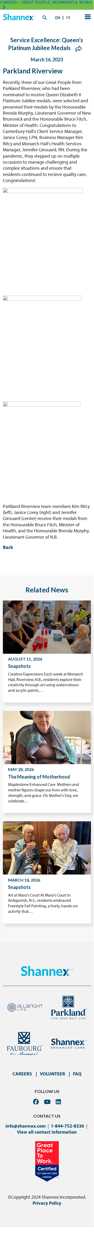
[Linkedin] (58, 1102)
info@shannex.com (25, 1126)
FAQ (77, 1074)
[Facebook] (35, 1102)
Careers (22, 1074)
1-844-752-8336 (67, 1126)
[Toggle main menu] (87, 17)
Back (8, 547)
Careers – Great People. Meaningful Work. (46, 2)
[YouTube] (47, 1102)
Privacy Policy (47, 1203)
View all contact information (47, 1132)
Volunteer (52, 1074)
